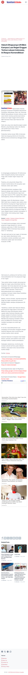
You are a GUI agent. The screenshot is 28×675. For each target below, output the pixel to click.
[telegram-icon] (8, 652)
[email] (20, 538)
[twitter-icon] (5, 652)
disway (8, 353)
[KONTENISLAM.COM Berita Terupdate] (14, 2)
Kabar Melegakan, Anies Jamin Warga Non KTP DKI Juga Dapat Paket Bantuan (7, 556)
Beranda (4, 658)
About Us (4, 660)
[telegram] (14, 538)
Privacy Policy (5, 666)
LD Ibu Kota (17, 554)
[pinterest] (17, 538)
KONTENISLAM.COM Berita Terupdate (16, 672)
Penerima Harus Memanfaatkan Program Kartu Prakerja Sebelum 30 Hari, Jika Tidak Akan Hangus (7, 575)
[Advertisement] (14, 21)
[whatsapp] (11, 538)
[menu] (2, 2)
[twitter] (8, 538)
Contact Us (5, 662)
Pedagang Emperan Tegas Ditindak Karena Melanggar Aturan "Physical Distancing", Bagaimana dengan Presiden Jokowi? (20, 576)
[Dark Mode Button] (26, 2)
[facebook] (5, 538)
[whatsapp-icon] (10, 652)
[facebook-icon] (2, 652)
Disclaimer (4, 664)
